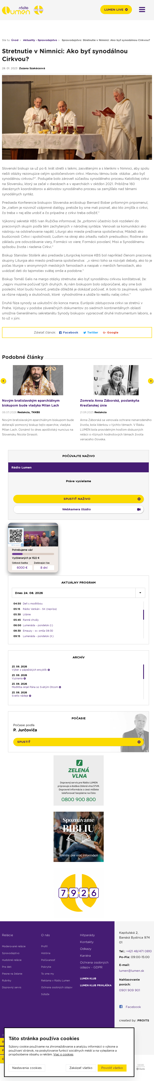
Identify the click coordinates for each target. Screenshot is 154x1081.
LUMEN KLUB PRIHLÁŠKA (95, 985)
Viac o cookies (63, 1054)
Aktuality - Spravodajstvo (40, 40)
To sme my (47, 973)
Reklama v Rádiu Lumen (55, 980)
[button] (78, 467)
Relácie (7, 935)
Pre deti (6, 966)
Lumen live (113, 9)
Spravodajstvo (10, 953)
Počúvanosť (48, 960)
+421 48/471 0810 (139, 951)
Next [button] (150, 381)
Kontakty (87, 942)
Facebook (70, 332)
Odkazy (85, 949)
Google (112, 332)
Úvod (14, 40)
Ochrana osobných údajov (56, 987)
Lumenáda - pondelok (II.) (38, 636)
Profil (44, 946)
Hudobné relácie (11, 960)
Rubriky (6, 980)
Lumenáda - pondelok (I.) (38, 625)
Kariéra (85, 955)
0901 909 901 (129, 990)
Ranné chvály (31, 619)
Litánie (27, 614)
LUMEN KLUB (88, 978)
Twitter (92, 332)
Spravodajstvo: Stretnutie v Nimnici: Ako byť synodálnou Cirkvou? (106, 40)
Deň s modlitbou (33, 603)
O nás (45, 935)
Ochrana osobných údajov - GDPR (94, 965)
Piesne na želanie (12, 973)
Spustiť (23, 742)
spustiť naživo (77, 499)
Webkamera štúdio (76, 509)
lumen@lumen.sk (131, 971)
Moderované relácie (13, 946)
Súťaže (45, 994)
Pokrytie (46, 966)
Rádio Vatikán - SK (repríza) (40, 609)
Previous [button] (3, 381)
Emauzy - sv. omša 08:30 (38, 630)
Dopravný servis (11, 987)
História (45, 953)
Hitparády (87, 935)
